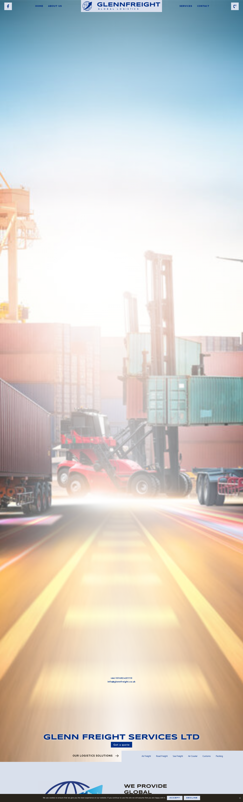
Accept (174, 798)
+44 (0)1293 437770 (121, 678)
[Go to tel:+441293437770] (235, 6)
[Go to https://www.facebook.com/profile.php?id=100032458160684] (8, 6)
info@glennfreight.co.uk (121, 682)
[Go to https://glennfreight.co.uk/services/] (61, 756)
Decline (192, 798)
